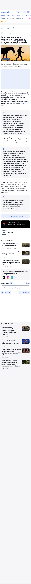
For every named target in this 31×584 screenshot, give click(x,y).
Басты (3, 27)
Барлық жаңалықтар (12, 27)
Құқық (22, 15)
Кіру (28, 283)
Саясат (3, 15)
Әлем (8, 15)
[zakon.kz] (6, 12)
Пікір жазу (26, 292)
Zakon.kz (23, 104)
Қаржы (13, 15)
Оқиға (18, 15)
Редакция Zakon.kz (6, 29)
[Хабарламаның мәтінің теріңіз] (15, 287)
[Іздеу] (24, 12)
